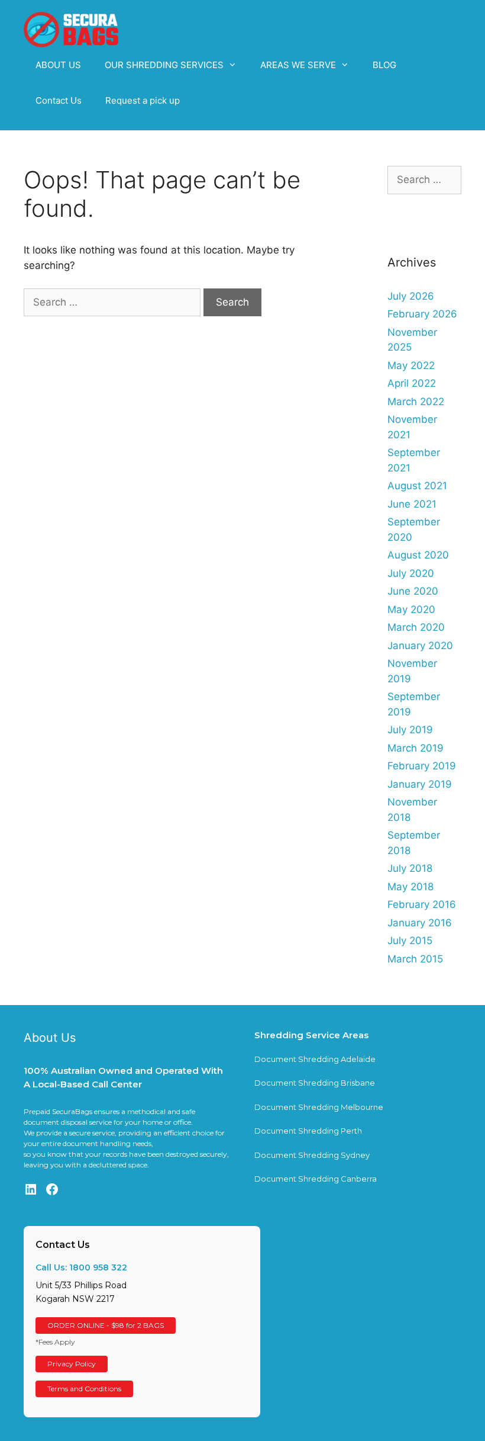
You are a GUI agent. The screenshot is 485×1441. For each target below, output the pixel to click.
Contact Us (58, 100)
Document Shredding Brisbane (314, 1082)
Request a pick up (142, 100)
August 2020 (418, 555)
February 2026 (422, 314)
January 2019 (419, 784)
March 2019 (415, 748)
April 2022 (411, 383)
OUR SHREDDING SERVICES (164, 64)
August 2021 (417, 486)
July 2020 (410, 573)
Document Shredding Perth (308, 1130)
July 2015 (409, 940)
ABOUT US (58, 64)
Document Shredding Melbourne (318, 1107)
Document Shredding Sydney (312, 1155)
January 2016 (419, 923)
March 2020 (416, 627)
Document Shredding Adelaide (315, 1059)
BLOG (384, 64)
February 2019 (421, 766)
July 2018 (409, 868)
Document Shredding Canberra (315, 1178)
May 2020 (411, 609)
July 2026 (410, 296)
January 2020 (420, 646)
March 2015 (415, 959)
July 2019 (410, 730)
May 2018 (410, 887)
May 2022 (411, 365)
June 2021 (411, 504)
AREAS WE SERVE (298, 64)
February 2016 (421, 904)
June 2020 (412, 591)
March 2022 (415, 401)
